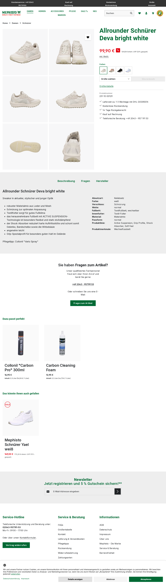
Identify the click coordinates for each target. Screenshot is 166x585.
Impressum (104, 534)
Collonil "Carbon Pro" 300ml (19, 367)
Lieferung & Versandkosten (71, 539)
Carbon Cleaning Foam (60, 367)
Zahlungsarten (65, 557)
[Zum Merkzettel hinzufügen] (88, 37)
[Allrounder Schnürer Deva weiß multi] (128, 70)
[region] (48, 99)
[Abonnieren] (118, 491)
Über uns (104, 539)
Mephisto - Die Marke (110, 543)
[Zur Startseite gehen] (11, 13)
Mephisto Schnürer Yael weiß (17, 444)
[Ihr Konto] (146, 13)
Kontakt (61, 534)
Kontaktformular (28, 537)
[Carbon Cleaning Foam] (62, 343)
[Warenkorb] (153, 13)
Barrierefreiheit (106, 553)
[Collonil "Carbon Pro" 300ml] (21, 343)
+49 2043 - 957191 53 (83, 284)
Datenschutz (105, 529)
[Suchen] (131, 13)
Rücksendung (64, 548)
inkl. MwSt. (104, 56)
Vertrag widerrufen (16, 545)
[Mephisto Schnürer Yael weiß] (21, 418)
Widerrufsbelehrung (68, 553)
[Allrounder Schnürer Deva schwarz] (120, 70)
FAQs (60, 525)
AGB (101, 525)
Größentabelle (106, 86)
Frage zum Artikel (83, 303)
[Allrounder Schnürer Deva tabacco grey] (112, 70)
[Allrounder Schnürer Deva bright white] (25, 52)
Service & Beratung (109, 548)
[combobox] (117, 13)
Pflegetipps (63, 543)
